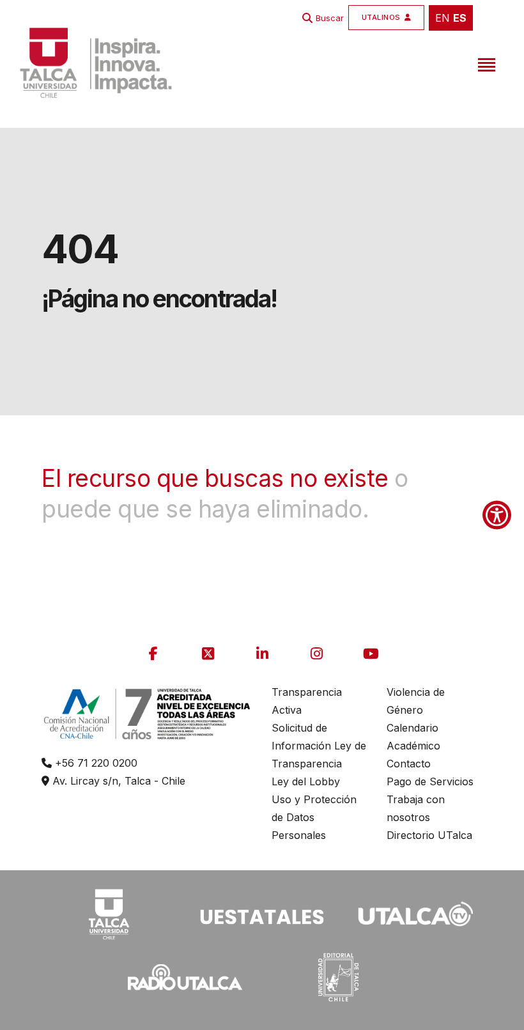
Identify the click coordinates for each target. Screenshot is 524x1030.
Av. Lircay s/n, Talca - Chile (117, 780)
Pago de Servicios (430, 781)
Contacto (409, 763)
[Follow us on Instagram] (316, 653)
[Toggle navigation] (485, 62)
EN (442, 18)
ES (459, 18)
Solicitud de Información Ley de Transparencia (319, 745)
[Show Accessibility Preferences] (496, 515)
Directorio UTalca (429, 835)
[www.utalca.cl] (96, 62)
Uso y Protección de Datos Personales (314, 817)
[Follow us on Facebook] (153, 653)
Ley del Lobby (306, 781)
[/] (109, 912)
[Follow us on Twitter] (208, 653)
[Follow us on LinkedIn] (262, 653)
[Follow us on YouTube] (370, 653)
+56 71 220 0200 (94, 763)
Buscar (330, 18)
